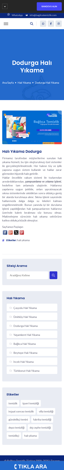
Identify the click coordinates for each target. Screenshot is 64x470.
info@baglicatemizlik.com (43, 15)
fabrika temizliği (42, 419)
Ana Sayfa (8, 82)
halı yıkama (23, 240)
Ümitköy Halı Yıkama (25, 316)
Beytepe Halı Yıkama (25, 352)
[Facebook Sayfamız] (51, 23)
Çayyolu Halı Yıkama (25, 307)
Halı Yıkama (24, 82)
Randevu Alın (49, 6)
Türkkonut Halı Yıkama (26, 370)
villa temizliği (46, 411)
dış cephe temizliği (40, 427)
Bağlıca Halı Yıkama (24, 343)
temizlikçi (13, 435)
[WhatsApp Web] (43, 23)
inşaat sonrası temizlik (21, 411)
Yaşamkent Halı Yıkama (26, 334)
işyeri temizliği (30, 403)
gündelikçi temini (18, 419)
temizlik (12, 403)
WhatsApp (17, 15)
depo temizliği (16, 427)
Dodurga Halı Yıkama (25, 325)
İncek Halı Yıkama (23, 361)
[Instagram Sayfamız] (59, 23)
